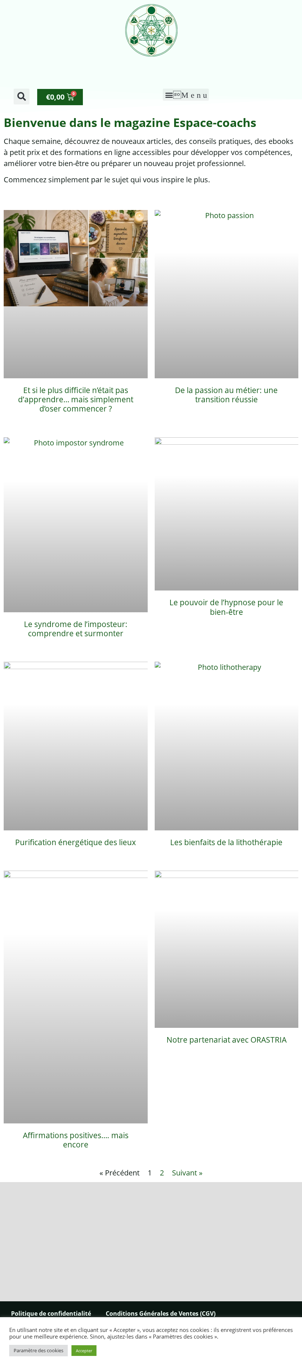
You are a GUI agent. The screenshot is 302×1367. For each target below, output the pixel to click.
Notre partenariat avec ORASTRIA (226, 1039)
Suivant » (187, 1173)
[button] (21, 96)
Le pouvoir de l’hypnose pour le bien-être (226, 607)
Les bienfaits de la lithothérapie (226, 842)
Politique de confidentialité (51, 1313)
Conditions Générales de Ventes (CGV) (160, 1313)
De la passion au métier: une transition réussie (226, 394)
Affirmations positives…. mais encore (76, 1140)
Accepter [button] (84, 1350)
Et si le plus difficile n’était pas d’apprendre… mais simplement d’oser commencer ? (75, 399)
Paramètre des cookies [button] (38, 1350)
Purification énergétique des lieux (75, 842)
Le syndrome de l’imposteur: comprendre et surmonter (75, 628)
